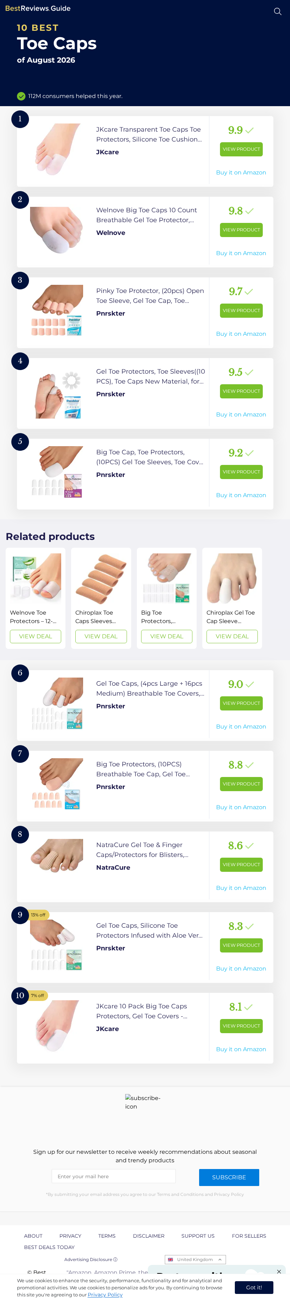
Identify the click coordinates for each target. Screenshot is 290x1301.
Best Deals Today (49, 1247)
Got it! (254, 1287)
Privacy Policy (105, 1294)
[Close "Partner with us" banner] (279, 1271)
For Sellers (249, 1236)
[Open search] (278, 11)
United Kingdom (195, 1259)
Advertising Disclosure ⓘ (90, 1259)
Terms (107, 1236)
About (33, 1236)
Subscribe (229, 1177)
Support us (198, 1236)
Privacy (70, 1236)
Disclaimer (148, 1236)
